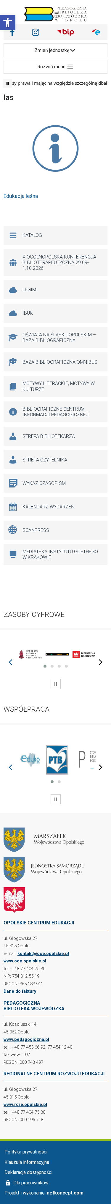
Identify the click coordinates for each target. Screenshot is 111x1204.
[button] (7, 22)
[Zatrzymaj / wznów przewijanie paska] (7, 83)
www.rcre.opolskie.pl (25, 1104)
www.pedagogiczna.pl (26, 1039)
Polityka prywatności (25, 1152)
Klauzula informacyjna (26, 1162)
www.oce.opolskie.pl (25, 961)
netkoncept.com (65, 1193)
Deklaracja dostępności (28, 1172)
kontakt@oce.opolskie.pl (43, 953)
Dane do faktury (20, 991)
